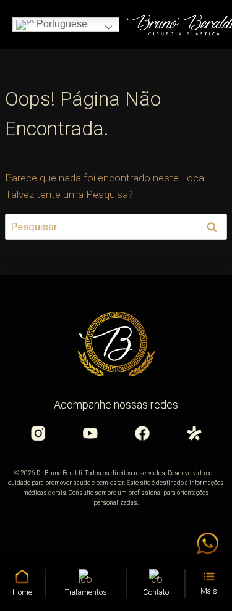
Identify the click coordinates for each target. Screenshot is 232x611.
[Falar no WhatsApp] (207, 543)
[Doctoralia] (194, 433)
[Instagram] (38, 433)
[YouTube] (90, 433)
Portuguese (60, 24)
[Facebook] (142, 433)
